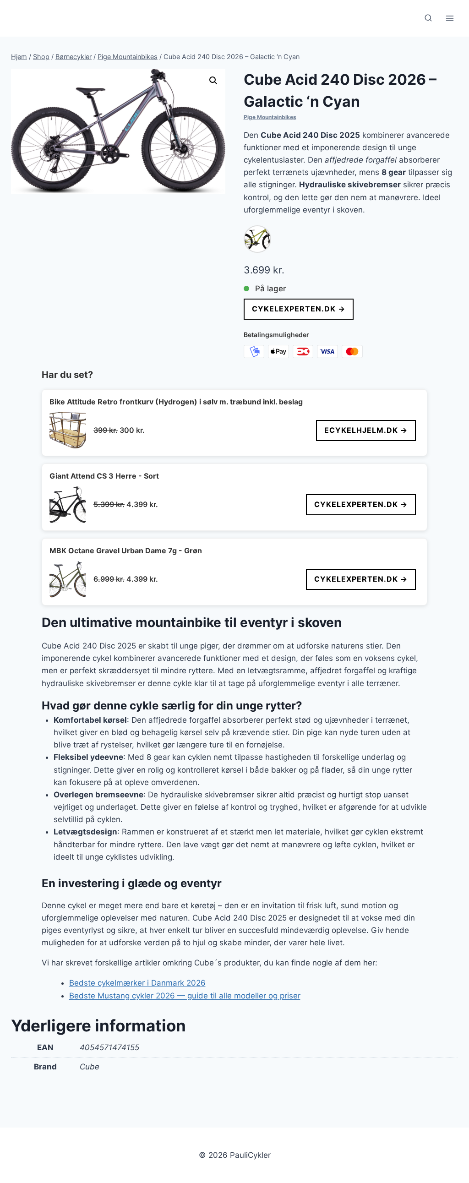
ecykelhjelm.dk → (366, 430)
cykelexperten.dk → (298, 308)
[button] (213, 80)
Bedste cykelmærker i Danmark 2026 (137, 982)
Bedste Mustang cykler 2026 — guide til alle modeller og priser (184, 995)
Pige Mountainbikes (270, 117)
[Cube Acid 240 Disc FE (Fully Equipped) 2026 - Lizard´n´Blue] (257, 239)
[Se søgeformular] (428, 18)
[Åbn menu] (449, 18)
